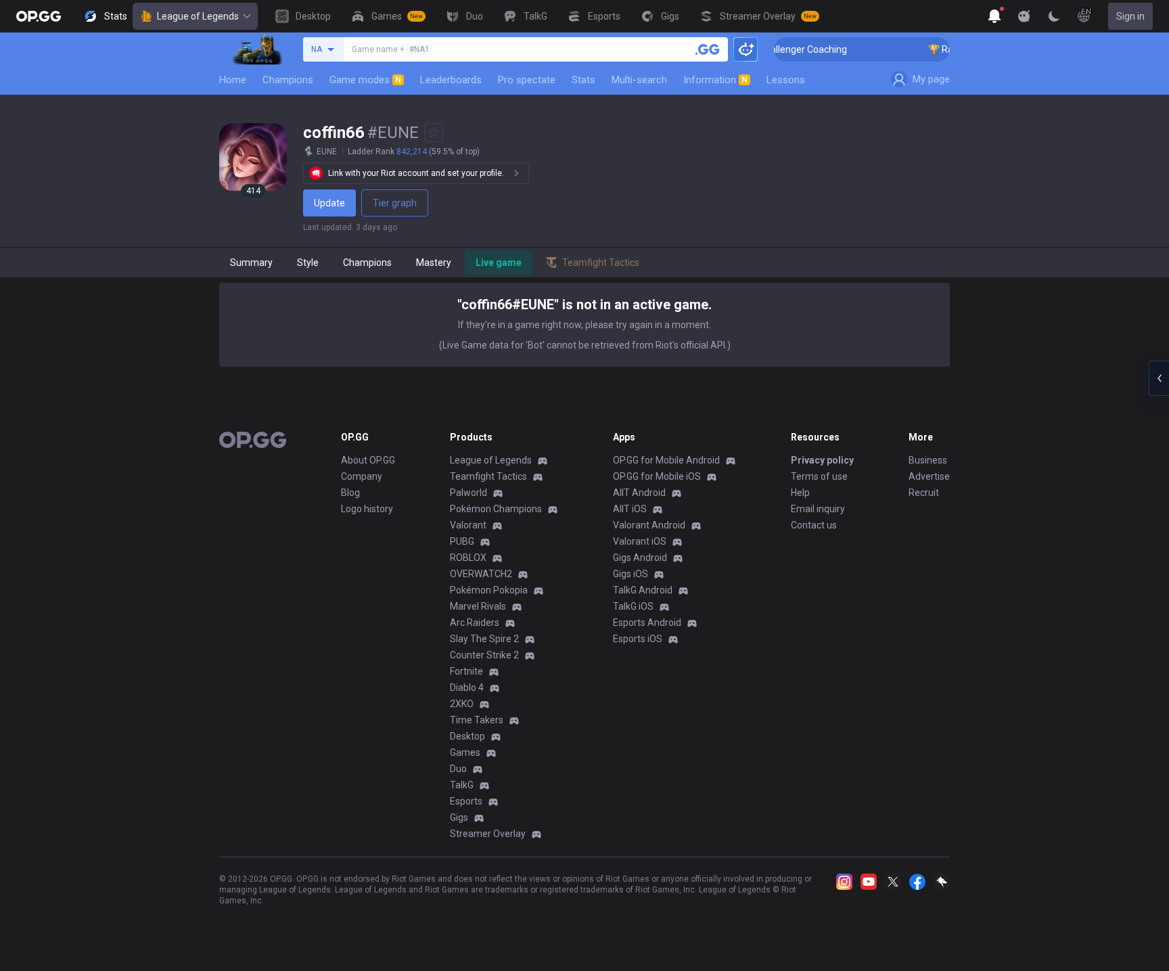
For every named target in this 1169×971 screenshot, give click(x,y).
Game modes (365, 80)
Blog (350, 492)
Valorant (468, 525)
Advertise (929, 476)
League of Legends (198, 16)
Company (361, 476)
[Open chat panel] (1159, 378)
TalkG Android (642, 590)
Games (465, 752)
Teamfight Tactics (488, 476)
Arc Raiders (474, 622)
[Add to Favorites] (433, 132)
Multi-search (639, 80)
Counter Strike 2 (484, 655)
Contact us (814, 525)
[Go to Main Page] (38, 16)
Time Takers (476, 720)
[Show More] (994, 16)
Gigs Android (640, 557)
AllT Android (639, 492)
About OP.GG (368, 460)
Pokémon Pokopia (489, 590)
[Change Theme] (1054, 16)
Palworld (468, 492)
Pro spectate (526, 80)
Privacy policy (822, 460)
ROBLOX (468, 557)
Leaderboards (451, 80)
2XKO (462, 703)
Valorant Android (649, 525)
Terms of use (819, 476)
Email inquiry (818, 508)
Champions (287, 80)
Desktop (467, 736)
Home (232, 80)
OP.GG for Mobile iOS (657, 476)
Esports (466, 801)
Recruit (924, 492)
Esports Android (647, 622)
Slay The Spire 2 (484, 638)
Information (715, 80)
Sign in (1130, 16)
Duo (458, 768)
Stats (583, 80)
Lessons (785, 80)
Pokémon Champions (496, 508)
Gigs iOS (630, 573)
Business (928, 460)
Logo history (367, 508)
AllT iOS (630, 508)
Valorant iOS (639, 541)
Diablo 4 (467, 687)
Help (800, 492)
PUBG (462, 541)
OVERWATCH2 (481, 573)
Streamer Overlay (488, 833)
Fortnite (466, 671)
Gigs (459, 817)
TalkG (462, 785)
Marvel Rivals (478, 606)
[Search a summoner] (707, 49)
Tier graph (395, 203)
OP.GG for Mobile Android (666, 460)
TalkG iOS (633, 606)
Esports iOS (637, 638)
